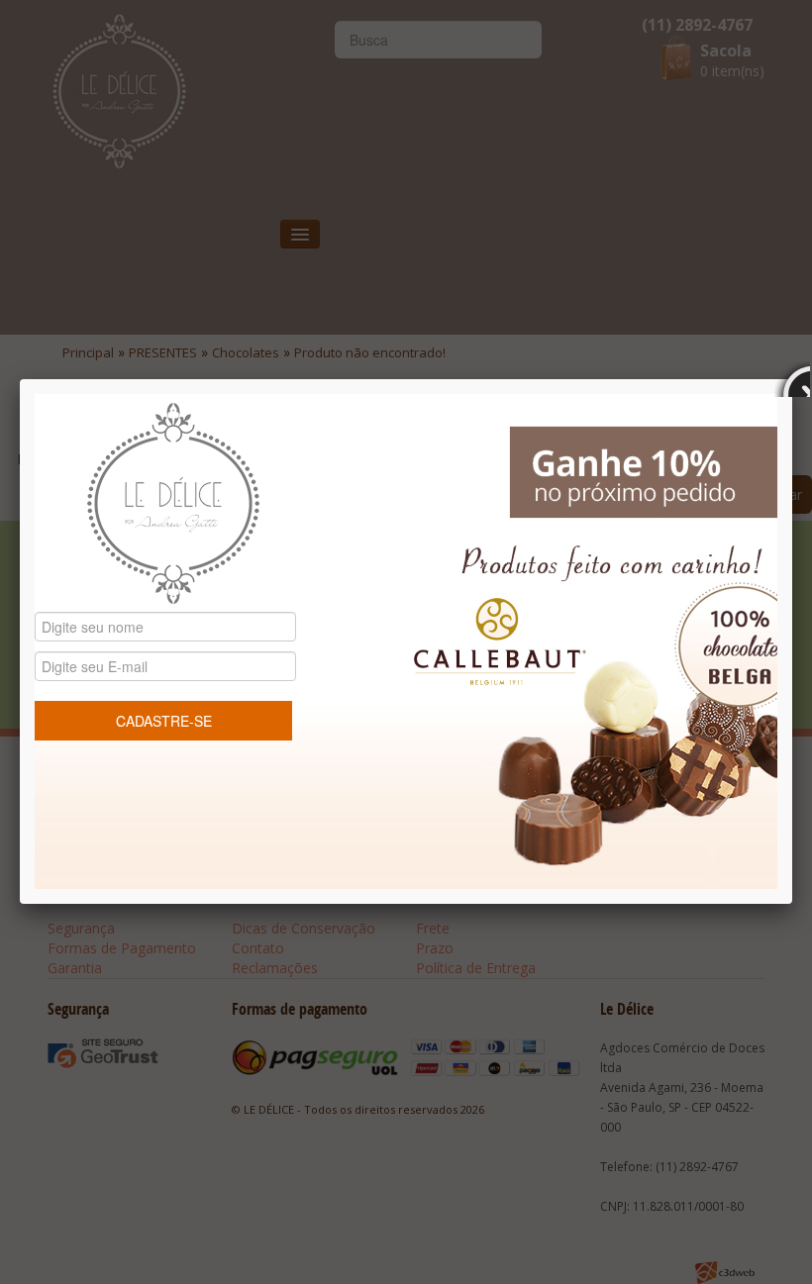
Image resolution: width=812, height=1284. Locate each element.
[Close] (792, 379)
